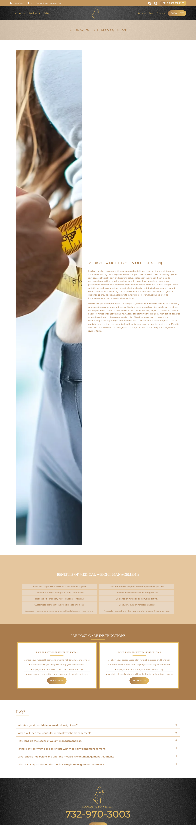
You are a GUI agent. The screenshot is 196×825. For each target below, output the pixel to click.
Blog (151, 13)
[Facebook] (149, 3)
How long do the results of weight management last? (50, 740)
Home (13, 13)
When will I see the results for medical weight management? (54, 733)
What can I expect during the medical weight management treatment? (61, 764)
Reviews (141, 13)
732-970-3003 (98, 814)
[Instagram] (155, 3)
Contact (161, 13)
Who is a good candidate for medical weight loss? (48, 725)
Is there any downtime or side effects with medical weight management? (62, 748)
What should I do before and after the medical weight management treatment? (66, 756)
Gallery (47, 13)
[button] (98, 725)
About (22, 13)
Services (33, 13)
